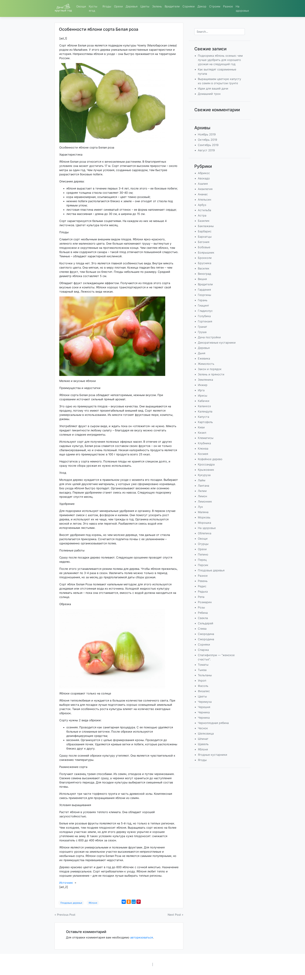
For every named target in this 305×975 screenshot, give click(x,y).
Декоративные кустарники (217, 342)
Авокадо (204, 178)
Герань (202, 300)
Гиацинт (203, 305)
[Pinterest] (138, 902)
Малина (203, 512)
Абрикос (204, 173)
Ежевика (204, 358)
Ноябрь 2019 (207, 134)
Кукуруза (204, 475)
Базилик (204, 220)
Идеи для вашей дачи (213, 88)
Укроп (202, 680)
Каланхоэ (204, 406)
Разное (228, 6)
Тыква (202, 670)
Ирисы (202, 395)
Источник (66, 882)
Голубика (204, 316)
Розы (201, 607)
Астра (202, 215)
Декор (202, 6)
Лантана (203, 485)
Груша (202, 332)
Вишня (202, 279)
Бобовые (204, 247)
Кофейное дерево (210, 459)
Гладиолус (205, 311)
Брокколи (205, 258)
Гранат (202, 326)
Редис (202, 586)
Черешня (204, 707)
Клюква (203, 448)
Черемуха (205, 701)
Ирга (201, 390)
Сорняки (189, 6)
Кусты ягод (93, 8)
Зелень (157, 6)
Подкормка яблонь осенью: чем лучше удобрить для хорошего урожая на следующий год (220, 60)
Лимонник (205, 501)
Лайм (201, 480)
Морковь (204, 517)
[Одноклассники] (129, 902)
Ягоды (106, 6)
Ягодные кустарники (212, 754)
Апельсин (204, 199)
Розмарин (205, 602)
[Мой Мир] (133, 902)
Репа (201, 597)
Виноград (204, 273)
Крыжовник (206, 469)
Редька (203, 591)
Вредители (172, 6)
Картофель (205, 422)
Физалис (204, 691)
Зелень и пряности (211, 374)
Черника (204, 712)
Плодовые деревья (71, 902)
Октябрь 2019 (207, 139)
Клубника (204, 443)
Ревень (203, 581)
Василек (203, 268)
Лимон (202, 496)
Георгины (204, 295)
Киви (201, 427)
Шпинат (203, 739)
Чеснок (203, 728)
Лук (200, 507)
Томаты (203, 664)
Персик (203, 565)
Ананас (203, 194)
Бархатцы (205, 236)
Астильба (204, 210)
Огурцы (203, 544)
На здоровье (242, 8)
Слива (202, 628)
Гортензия (205, 321)
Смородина (206, 634)
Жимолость (206, 363)
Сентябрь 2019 (208, 145)
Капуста (203, 416)
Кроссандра (206, 464)
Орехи (118, 6)
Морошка (204, 522)
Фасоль (203, 686)
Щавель (203, 744)
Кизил (202, 432)
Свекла (203, 618)
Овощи (81, 6)
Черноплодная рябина (213, 723)
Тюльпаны (205, 675)
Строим (214, 6)
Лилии (202, 491)
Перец (202, 559)
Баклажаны (206, 226)
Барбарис (204, 231)
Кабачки (203, 401)
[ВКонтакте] (124, 902)
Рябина (203, 612)
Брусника (204, 263)
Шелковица (206, 733)
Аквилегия (205, 189)
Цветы (144, 6)
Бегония (203, 242)
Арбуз (202, 205)
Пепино (203, 554)
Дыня (201, 353)
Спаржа (203, 650)
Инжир (202, 385)
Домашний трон (209, 94)
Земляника (205, 379)
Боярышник (206, 252)
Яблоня (93, 902)
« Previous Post (65, 914)
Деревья (131, 6)
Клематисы (205, 438)
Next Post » (175, 914)
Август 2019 (206, 150)
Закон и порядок (210, 369)
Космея (203, 454)
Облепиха (204, 533)
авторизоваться (141, 937)
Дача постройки (209, 337)
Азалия (203, 183)
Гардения (204, 289)
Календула (205, 411)
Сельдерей (205, 623)
